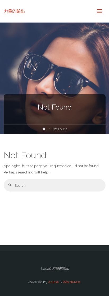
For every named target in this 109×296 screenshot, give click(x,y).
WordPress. (72, 282)
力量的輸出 (14, 11)
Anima (53, 282)
